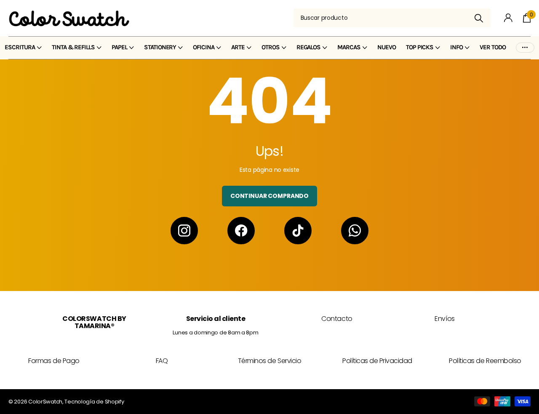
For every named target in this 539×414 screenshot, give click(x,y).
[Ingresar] (508, 17)
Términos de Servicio (269, 361)
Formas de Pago (53, 361)
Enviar (479, 17)
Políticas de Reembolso (485, 361)
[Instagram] (184, 230)
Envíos (444, 318)
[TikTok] (298, 230)
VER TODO (493, 47)
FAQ (162, 361)
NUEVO (386, 47)
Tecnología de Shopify (94, 402)
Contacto (336, 318)
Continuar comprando (269, 196)
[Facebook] (241, 230)
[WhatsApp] (354, 230)
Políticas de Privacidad (377, 361)
